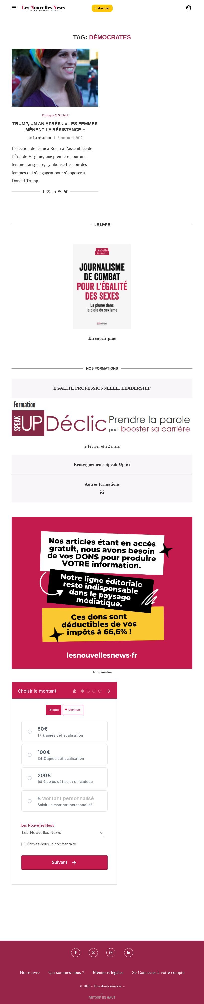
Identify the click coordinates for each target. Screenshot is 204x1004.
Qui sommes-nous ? (66, 972)
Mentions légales (108, 972)
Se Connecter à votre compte (158, 972)
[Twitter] (93, 952)
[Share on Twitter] (48, 191)
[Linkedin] (128, 952)
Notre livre (30, 972)
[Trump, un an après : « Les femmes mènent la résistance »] (55, 78)
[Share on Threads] (60, 191)
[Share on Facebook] (43, 192)
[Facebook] (75, 952)
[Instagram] (110, 952)
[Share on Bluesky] (66, 191)
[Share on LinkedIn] (54, 192)
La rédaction (42, 138)
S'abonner (102, 8)
